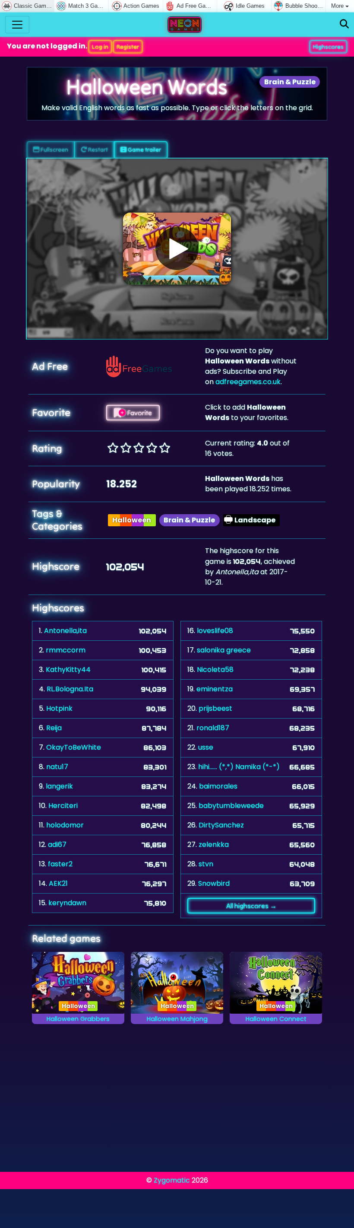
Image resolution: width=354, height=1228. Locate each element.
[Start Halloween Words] (177, 248)
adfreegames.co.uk (248, 382)
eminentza (214, 689)
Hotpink (59, 708)
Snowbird (214, 883)
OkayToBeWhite (73, 747)
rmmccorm (65, 650)
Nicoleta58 (215, 669)
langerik (59, 786)
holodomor (65, 825)
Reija (54, 728)
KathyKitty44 (68, 669)
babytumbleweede (231, 806)
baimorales (218, 786)
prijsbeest (215, 708)
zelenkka (214, 844)
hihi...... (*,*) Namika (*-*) (239, 767)
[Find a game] (344, 24)
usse (205, 747)
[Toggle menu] (17, 24)
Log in (100, 47)
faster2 (60, 864)
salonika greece (224, 650)
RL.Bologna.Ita (70, 689)
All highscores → (251, 905)
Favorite (139, 412)
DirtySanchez (221, 825)
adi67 (57, 844)
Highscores (328, 47)
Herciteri (63, 806)
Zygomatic (172, 1180)
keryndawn (67, 903)
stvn (206, 864)
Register (128, 47)
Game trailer (143, 149)
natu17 (57, 767)
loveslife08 (215, 631)
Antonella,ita (65, 631)
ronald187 (212, 728)
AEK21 (58, 883)
